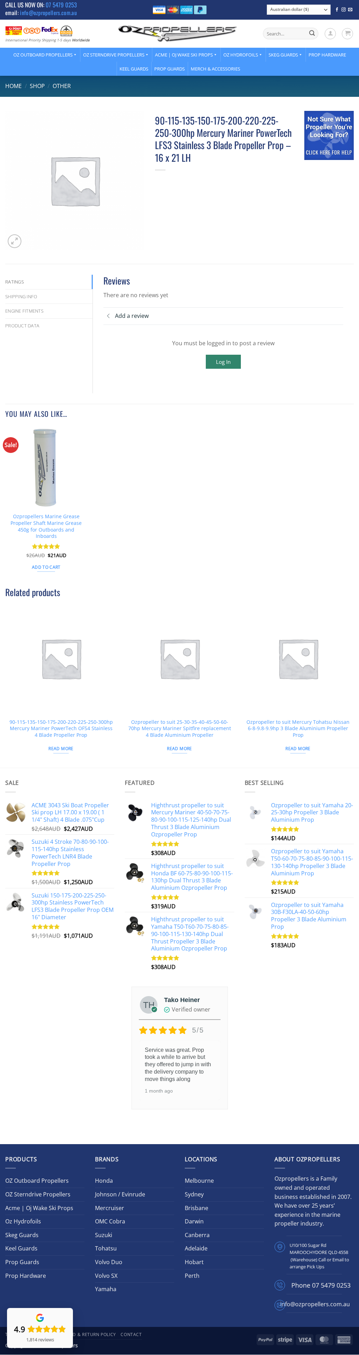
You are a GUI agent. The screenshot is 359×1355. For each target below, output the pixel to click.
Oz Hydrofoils (240, 55)
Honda (104, 1180)
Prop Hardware (327, 55)
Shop (37, 86)
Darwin (194, 1221)
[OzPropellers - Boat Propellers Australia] (177, 33)
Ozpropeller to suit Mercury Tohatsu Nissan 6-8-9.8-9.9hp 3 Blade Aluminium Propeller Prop (298, 728)
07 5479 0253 (61, 4)
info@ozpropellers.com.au (48, 12)
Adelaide (196, 1248)
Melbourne (199, 1180)
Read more (60, 748)
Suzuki (103, 1235)
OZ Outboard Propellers (43, 55)
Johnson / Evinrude (120, 1194)
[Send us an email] (350, 9)
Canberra (197, 1235)
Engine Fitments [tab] (24, 311)
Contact (131, 1334)
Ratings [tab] (14, 282)
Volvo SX (106, 1276)
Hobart (194, 1262)
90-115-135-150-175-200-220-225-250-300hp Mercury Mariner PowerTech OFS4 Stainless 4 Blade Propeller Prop (61, 728)
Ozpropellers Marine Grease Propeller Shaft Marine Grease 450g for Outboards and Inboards (46, 526)
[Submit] (312, 34)
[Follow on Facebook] (337, 9)
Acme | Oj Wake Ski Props (184, 55)
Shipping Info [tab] (21, 296)
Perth (192, 1276)
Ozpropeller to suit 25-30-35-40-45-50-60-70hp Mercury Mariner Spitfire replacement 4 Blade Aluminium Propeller (179, 728)
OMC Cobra (110, 1221)
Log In (223, 361)
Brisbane (196, 1208)
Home (13, 86)
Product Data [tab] (22, 325)
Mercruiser (109, 1208)
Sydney (194, 1194)
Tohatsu (106, 1248)
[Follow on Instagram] (343, 9)
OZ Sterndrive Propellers (113, 55)
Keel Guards (134, 69)
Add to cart (46, 567)
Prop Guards (169, 69)
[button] (330, 33)
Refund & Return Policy (87, 1334)
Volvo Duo (108, 1262)
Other (62, 86)
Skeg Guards (283, 55)
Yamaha (105, 1289)
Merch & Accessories (215, 69)
